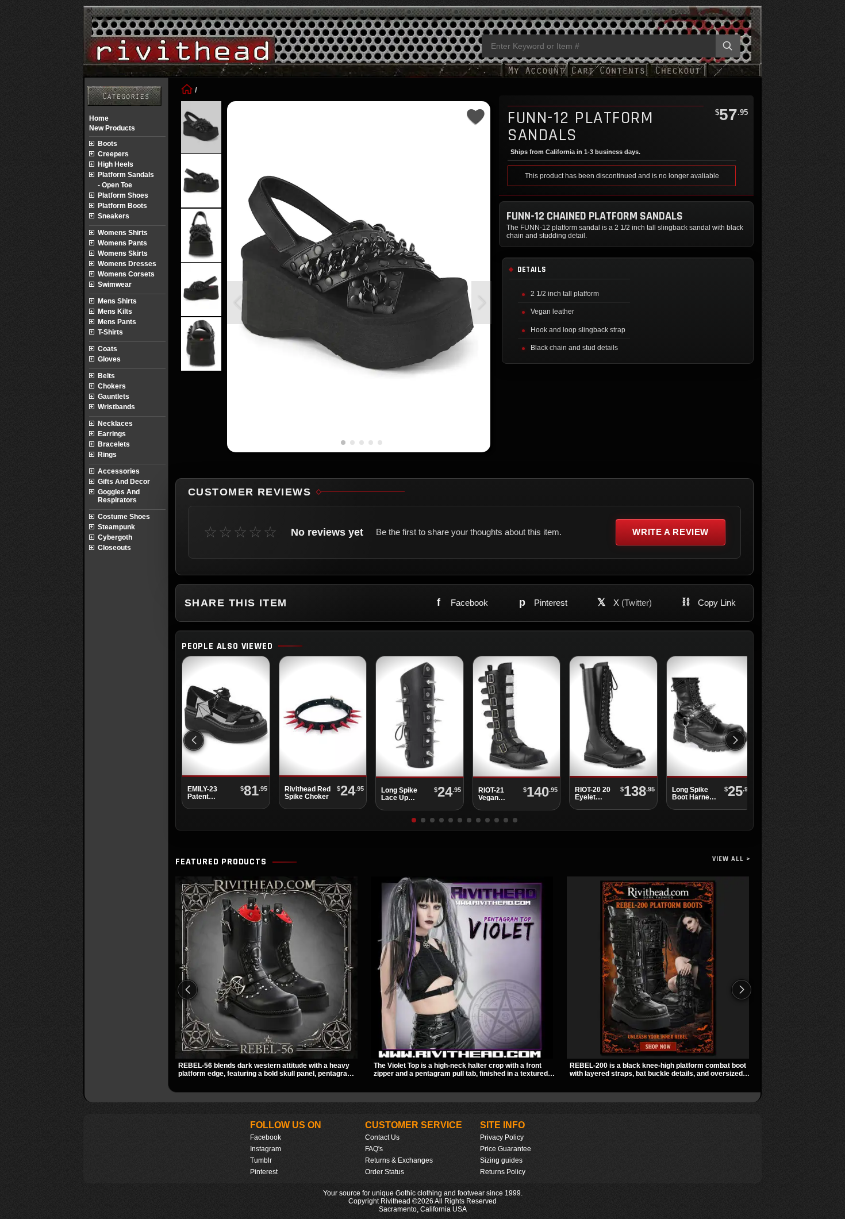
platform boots (122, 206)
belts (106, 376)
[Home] (187, 89)
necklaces (115, 424)
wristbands (116, 407)
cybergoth (115, 537)
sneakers (113, 216)
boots (107, 144)
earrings (112, 434)
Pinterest (264, 1172)
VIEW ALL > (731, 859)
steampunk (116, 527)
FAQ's (374, 1149)
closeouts (114, 548)
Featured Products (221, 862)
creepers (113, 154)
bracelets (114, 444)
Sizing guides (501, 1160)
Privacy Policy (502, 1137)
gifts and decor (124, 482)
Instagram (265, 1149)
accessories (119, 471)
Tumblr (261, 1160)
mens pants (117, 322)
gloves (109, 359)
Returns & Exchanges (399, 1160)
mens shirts (117, 301)
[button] (481, 302)
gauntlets (113, 397)
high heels (115, 164)
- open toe (115, 185)
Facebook (265, 1137)
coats (107, 349)
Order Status (384, 1172)
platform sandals (126, 175)
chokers (112, 386)
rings (107, 455)
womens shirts (123, 233)
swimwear (115, 284)
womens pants (122, 243)
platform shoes (123, 195)
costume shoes (124, 517)
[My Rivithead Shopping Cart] (608, 76)
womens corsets (126, 274)
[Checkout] (677, 76)
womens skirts (123, 253)
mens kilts (115, 311)
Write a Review (670, 532)
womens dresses (127, 264)
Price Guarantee (505, 1149)
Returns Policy (502, 1172)
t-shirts (110, 332)
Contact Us (382, 1137)
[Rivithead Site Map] (124, 96)
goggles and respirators (119, 496)
